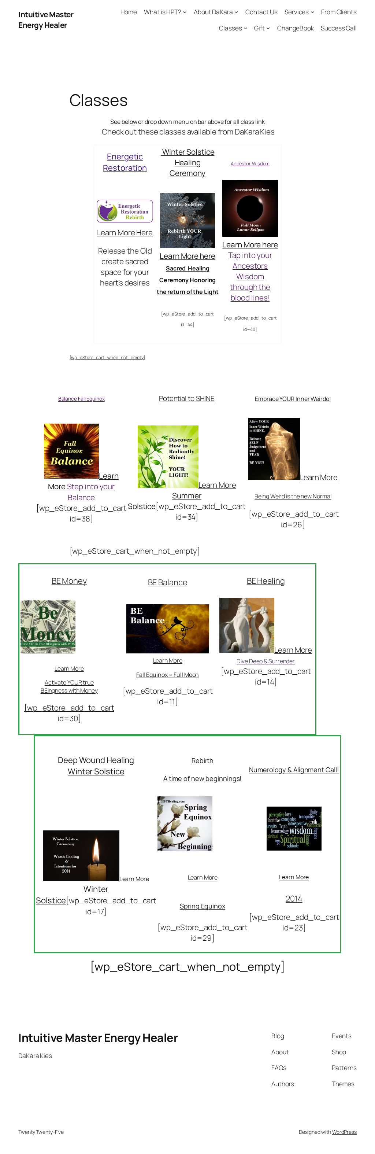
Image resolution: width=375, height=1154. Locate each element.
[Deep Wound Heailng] (81, 878)
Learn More (293, 650)
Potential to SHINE (187, 398)
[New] (184, 848)
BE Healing (266, 580)
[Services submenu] (312, 12)
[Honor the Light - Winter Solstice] (187, 245)
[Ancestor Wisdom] (250, 234)
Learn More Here (125, 232)
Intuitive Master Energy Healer (45, 19)
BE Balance (168, 582)
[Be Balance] (167, 652)
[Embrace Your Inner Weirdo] (274, 477)
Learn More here (187, 256)
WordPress (344, 1131)
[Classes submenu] (245, 27)
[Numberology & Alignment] (294, 848)
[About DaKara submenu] (236, 12)
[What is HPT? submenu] (184, 12)
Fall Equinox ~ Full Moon (167, 675)
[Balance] (71, 476)
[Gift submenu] (268, 27)
